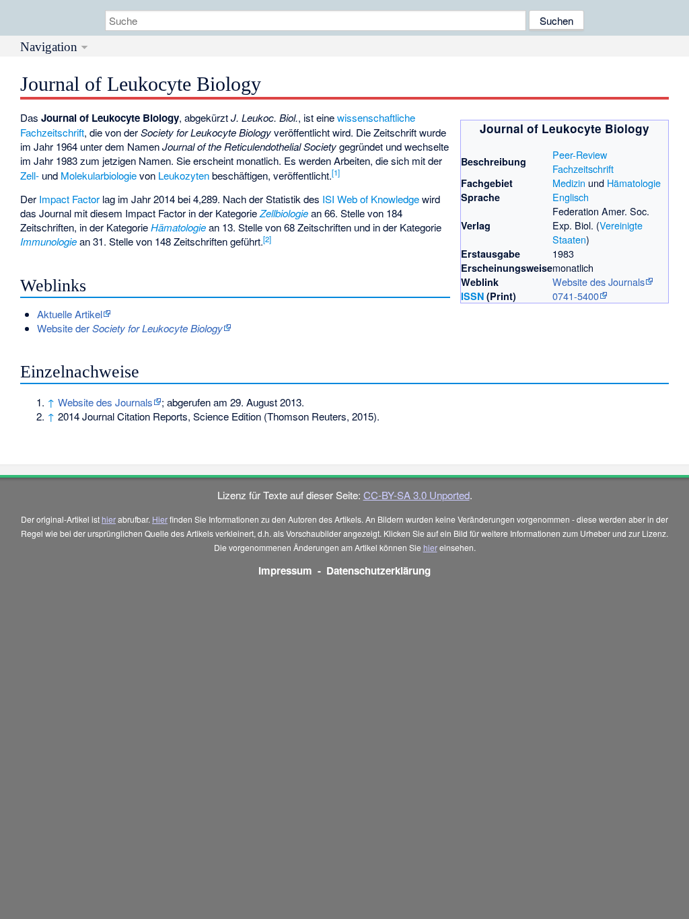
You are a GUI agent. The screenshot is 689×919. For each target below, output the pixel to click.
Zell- (29, 175)
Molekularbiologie (99, 175)
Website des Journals (598, 281)
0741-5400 (575, 296)
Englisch (570, 197)
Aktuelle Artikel (69, 314)
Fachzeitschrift (583, 168)
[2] (267, 238)
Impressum (285, 570)
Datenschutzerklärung (378, 570)
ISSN (472, 296)
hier (109, 519)
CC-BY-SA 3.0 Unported (416, 495)
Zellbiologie (284, 213)
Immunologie (48, 241)
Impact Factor (69, 199)
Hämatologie (634, 183)
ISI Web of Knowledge (370, 199)
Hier (160, 519)
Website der (130, 328)
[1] (336, 172)
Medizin (568, 183)
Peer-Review (579, 154)
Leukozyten (183, 175)
